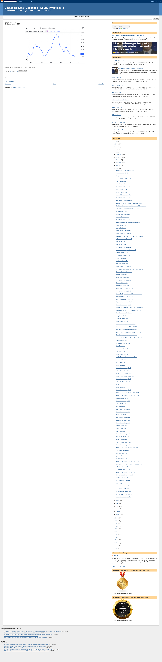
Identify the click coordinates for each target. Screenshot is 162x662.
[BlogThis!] (21, 71)
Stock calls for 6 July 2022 (123, 434)
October (118, 160)
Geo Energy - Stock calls (118, 122)
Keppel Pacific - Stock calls (123, 373)
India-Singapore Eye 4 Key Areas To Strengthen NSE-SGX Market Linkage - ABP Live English (25, 637)
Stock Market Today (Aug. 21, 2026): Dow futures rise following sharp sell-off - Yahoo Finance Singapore (28, 634)
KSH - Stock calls (116, 115)
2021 (115, 518)
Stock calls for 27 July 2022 (123, 219)
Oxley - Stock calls (121, 228)
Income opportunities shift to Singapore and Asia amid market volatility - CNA (21, 632)
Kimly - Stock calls (121, 365)
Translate (125, 28)
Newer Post (8, 84)
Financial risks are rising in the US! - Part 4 (127, 395)
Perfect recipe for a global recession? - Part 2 (128, 208)
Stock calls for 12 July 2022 (123, 390)
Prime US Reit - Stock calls (123, 195)
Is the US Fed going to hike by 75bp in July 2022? (129, 236)
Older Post (101, 84)
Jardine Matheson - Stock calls (124, 406)
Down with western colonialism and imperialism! (128, 35)
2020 (115, 521)
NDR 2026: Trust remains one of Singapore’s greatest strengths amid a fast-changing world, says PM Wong (28, 649)
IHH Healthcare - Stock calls (123, 442)
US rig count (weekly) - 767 (123, 175)
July (117, 168)
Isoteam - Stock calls (121, 425)
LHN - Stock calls (120, 346)
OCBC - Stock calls (121, 244)
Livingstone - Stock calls (122, 316)
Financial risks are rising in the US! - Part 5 (127, 392)
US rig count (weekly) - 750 (123, 469)
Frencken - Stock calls (117, 85)
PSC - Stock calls (120, 184)
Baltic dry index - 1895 (122, 173)
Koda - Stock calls (121, 362)
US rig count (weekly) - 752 (123, 401)
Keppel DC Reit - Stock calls (123, 381)
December (119, 154)
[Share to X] (23, 71)
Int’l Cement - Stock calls (122, 436)
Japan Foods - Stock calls (123, 417)
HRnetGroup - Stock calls (122, 483)
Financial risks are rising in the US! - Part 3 (127, 447)
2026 (115, 141)
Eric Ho (116, 555)
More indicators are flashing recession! (126, 329)
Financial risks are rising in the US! (125, 472)
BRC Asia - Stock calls (117, 129)
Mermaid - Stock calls (122, 274)
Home (54, 84)
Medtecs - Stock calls (122, 283)
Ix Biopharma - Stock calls (123, 420)
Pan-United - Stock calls (122, 217)
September (119, 162)
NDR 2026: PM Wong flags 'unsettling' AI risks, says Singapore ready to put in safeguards (24, 647)
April (117, 506)
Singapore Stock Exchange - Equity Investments (34, 7)
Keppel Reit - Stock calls (122, 370)
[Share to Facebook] (25, 71)
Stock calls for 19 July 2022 (123, 305)
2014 (115, 537)
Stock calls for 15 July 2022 (123, 354)
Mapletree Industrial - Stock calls (120, 100)
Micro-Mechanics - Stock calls (124, 272)
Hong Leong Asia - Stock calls (124, 494)
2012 (115, 543)
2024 (115, 146)
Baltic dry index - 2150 (122, 340)
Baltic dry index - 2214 (122, 466)
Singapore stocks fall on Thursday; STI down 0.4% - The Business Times (21, 636)
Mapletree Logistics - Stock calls (124, 296)
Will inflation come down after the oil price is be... (129, 332)
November (119, 157)
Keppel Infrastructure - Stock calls (125, 376)
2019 (115, 523)
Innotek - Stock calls (121, 439)
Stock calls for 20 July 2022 (123, 291)
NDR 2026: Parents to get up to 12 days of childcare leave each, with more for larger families (25, 646)
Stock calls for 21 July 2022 (123, 280)
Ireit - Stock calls (120, 431)
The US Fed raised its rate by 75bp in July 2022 (129, 203)
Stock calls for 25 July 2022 (123, 247)
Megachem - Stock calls (122, 277)
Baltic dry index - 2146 (122, 252)
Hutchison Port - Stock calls (123, 480)
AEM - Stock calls (116, 92)
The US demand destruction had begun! (126, 335)
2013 (115, 540)
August (118, 165)
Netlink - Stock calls (121, 258)
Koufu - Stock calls (121, 359)
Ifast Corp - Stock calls (122, 453)
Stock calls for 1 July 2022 (123, 486)
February (118, 511)
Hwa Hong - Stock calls (122, 477)
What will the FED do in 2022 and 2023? (126, 327)
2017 (115, 529)
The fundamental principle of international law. (128, 222)
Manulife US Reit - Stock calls (124, 313)
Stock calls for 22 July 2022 (123, 266)
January (118, 514)
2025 (115, 144)
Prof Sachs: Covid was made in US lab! (126, 357)
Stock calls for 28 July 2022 (123, 197)
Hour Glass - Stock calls (122, 488)
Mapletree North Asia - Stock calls (125, 288)
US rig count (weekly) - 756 (123, 343)
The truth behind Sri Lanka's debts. (125, 170)
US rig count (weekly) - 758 (123, 255)
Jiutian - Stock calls (121, 403)
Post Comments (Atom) (18, 87)
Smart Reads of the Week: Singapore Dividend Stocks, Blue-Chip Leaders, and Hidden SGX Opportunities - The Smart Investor (33, 631)
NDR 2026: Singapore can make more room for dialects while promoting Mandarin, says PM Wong (26, 650)
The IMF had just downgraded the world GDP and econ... (131, 206)
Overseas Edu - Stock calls (123, 230)
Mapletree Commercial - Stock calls (125, 302)
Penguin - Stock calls (121, 211)
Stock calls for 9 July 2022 (123, 412)
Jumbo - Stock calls (121, 387)
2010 (115, 548)
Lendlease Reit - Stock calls (123, 348)
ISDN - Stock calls (121, 428)
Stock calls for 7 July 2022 (123, 423)
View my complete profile (119, 566)
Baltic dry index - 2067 (122, 398)
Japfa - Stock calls (121, 414)
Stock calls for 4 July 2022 (123, 458)
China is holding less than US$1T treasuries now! (129, 294)
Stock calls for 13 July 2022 (123, 379)
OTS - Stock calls (120, 241)
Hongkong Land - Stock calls (123, 491)
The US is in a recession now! (124, 200)
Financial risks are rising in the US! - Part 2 (127, 461)
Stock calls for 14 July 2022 (123, 368)
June (117, 500)
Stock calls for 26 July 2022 (123, 233)
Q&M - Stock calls (121, 181)
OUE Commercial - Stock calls (124, 239)
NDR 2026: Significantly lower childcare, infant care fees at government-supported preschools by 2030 (27, 644)
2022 (115, 152)
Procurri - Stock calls (121, 192)
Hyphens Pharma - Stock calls (124, 456)
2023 (115, 149)
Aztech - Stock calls (116, 77)
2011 (115, 545)
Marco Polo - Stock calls (117, 60)
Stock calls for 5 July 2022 (123, 445)
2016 (115, 532)
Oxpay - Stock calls (121, 225)
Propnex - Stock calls (121, 189)
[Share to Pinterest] (26, 71)
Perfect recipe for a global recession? (126, 250)
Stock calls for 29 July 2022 (123, 186)
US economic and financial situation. (125, 324)
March (118, 509)
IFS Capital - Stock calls (122, 450)
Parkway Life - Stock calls (123, 214)
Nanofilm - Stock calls (122, 261)
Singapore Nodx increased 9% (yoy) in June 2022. (129, 310)
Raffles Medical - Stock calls (123, 178)
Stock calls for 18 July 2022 (123, 321)
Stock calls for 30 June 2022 (123, 497)
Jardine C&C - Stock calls (123, 409)
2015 (115, 534)
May (117, 503)
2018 (115, 526)
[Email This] (19, 71)
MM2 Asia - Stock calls (122, 263)
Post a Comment (9, 81)
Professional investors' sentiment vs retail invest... (129, 269)
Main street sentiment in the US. (124, 475)
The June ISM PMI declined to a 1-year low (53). (129, 464)
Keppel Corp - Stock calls (122, 384)
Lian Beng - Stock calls (122, 318)
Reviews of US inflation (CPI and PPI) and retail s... (130, 307)
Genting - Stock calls (117, 107)
